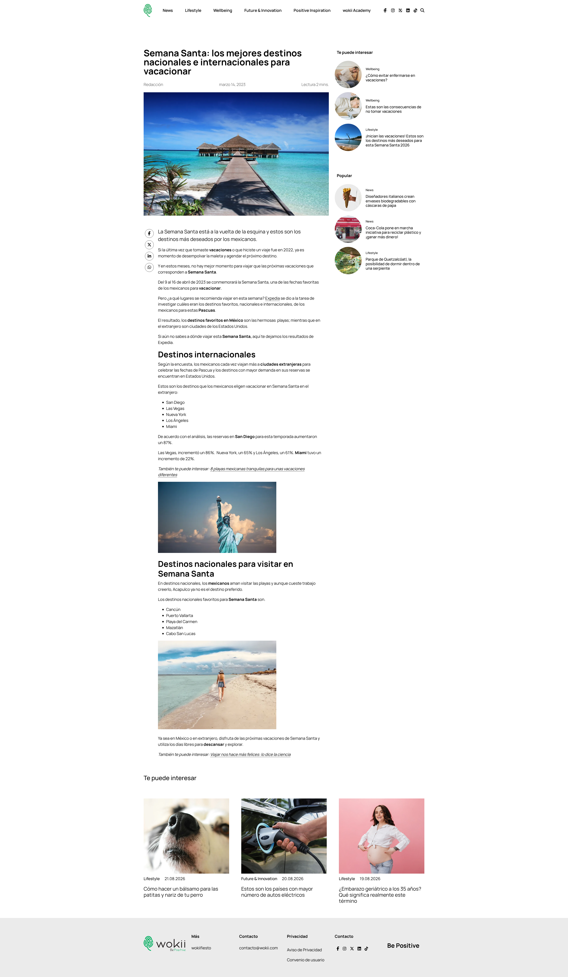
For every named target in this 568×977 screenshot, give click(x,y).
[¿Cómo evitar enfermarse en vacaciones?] (348, 74)
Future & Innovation (263, 10)
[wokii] (148, 10)
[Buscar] (422, 10)
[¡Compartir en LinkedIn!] (149, 256)
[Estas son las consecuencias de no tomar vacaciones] (348, 106)
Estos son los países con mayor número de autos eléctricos (277, 891)
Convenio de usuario (305, 960)
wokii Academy (357, 10)
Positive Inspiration (312, 10)
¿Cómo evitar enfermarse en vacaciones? (390, 78)
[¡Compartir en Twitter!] (149, 244)
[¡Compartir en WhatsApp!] (149, 267)
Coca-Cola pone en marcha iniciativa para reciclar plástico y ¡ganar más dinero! (393, 232)
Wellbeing (222, 10)
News (168, 10)
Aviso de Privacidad (304, 949)
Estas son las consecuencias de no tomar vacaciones (393, 109)
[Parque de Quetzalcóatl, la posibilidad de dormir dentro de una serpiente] (348, 260)
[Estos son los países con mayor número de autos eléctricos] (284, 836)
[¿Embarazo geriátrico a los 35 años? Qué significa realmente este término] (381, 836)
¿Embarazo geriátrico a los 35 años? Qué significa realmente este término (380, 894)
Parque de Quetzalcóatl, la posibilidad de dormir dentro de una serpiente (393, 264)
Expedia (272, 298)
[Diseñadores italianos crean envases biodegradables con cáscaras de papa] (348, 197)
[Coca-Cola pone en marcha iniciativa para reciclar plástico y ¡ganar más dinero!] (348, 229)
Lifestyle (193, 10)
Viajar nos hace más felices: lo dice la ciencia (250, 754)
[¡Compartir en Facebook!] (149, 233)
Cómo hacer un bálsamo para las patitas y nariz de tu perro (181, 891)
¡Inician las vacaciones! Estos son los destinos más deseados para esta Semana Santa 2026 (394, 140)
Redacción (153, 84)
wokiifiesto (201, 948)
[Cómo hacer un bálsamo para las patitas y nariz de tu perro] (186, 836)
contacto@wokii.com (258, 948)
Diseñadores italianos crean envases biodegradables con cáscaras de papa (390, 201)
